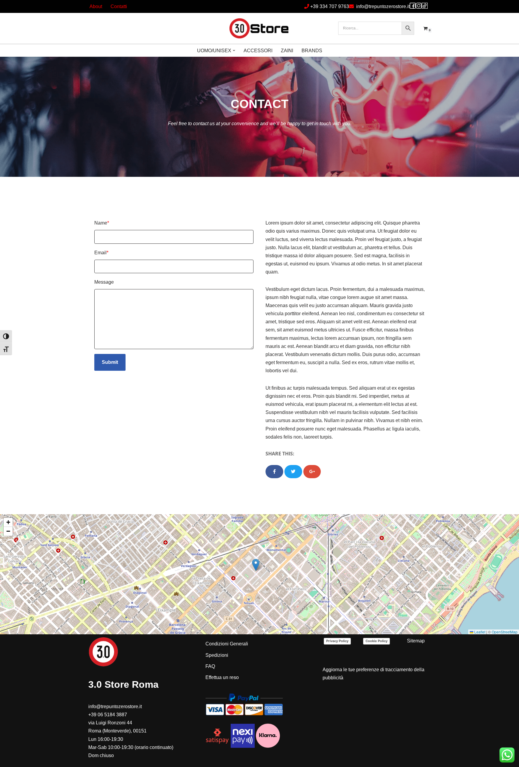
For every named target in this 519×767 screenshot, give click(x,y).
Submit (110, 362)
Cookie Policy (376, 641)
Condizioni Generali (226, 643)
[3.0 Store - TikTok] (425, 6)
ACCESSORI (258, 50)
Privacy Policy (337, 641)
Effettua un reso (222, 677)
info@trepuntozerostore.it (383, 6)
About (96, 6)
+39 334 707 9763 (329, 6)
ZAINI (287, 50)
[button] (234, 50)
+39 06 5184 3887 (107, 714)
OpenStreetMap (504, 631)
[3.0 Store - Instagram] (419, 6)
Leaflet (479, 631)
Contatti (119, 6)
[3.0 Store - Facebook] (413, 6)
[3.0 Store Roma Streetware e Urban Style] (259, 28)
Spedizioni (216, 655)
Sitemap (416, 640)
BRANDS (312, 50)
